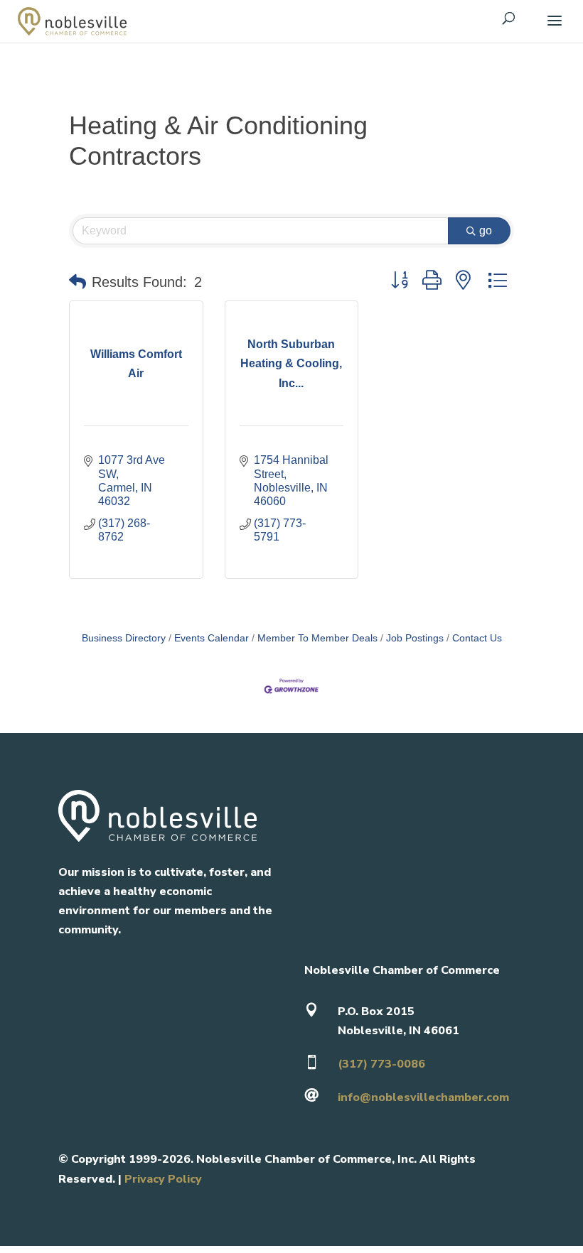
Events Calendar (211, 638)
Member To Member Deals (317, 638)
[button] (77, 282)
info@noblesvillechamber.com (423, 1097)
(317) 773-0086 (381, 1064)
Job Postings (415, 638)
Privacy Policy (163, 1179)
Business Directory (124, 638)
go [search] (485, 230)
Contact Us (477, 638)
